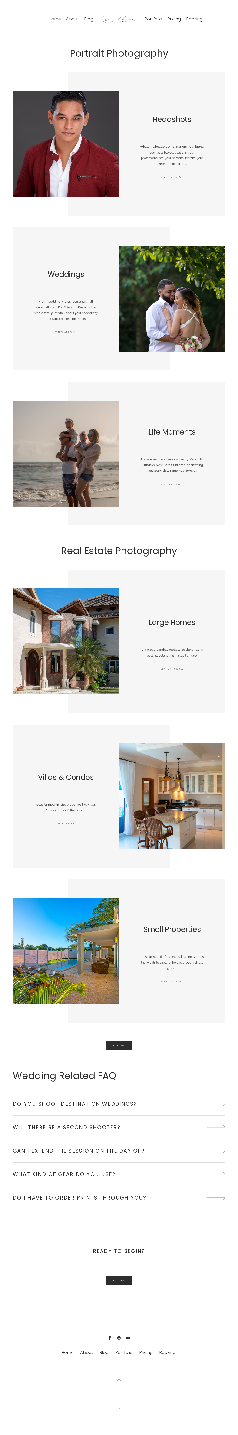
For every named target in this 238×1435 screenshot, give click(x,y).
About (72, 19)
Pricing (174, 19)
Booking (194, 19)
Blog (88, 19)
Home (55, 19)
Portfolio (153, 19)
